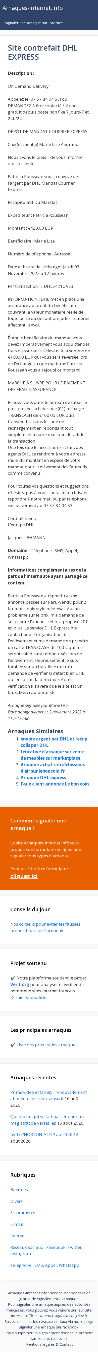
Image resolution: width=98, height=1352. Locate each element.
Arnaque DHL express (43, 777)
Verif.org (19, 984)
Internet (18, 1235)
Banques (19, 1189)
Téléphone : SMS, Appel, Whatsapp (44, 1265)
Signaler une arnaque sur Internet (34, 22)
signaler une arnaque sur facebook (48, 1326)
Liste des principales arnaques (47, 1045)
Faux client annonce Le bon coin (55, 784)
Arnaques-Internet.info (33, 7)
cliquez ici (24, 876)
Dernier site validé (28, 997)
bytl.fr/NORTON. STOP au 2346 (41, 1134)
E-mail (16, 1224)
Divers (16, 1201)
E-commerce (22, 1212)
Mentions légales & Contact (49, 1344)
